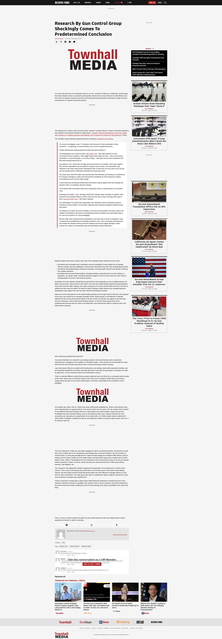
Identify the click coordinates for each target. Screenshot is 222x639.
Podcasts (88, 2)
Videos (98, 2)
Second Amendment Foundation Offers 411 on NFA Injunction (149, 206)
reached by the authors (105, 139)
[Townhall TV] (118, 2)
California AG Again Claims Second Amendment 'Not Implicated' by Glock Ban (149, 244)
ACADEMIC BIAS (63, 546)
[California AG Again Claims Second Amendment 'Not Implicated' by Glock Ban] (149, 230)
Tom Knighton (149, 108)
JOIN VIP (152, 2)
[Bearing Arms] (62, 2)
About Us (82, 628)
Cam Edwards (149, 249)
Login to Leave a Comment (92, 564)
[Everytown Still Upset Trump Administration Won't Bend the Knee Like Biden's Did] (149, 126)
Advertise (87, 628)
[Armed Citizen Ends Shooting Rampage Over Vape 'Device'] (149, 91)
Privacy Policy (125, 628)
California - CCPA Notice (136, 628)
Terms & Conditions (115, 628)
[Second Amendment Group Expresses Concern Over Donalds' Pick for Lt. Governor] (149, 267)
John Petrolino (149, 212)
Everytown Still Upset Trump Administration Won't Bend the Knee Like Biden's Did (149, 141)
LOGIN (159, 2)
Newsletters (106, 628)
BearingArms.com (90, 531)
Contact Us (94, 628)
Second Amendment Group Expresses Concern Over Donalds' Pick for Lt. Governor (149, 282)
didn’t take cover (91, 154)
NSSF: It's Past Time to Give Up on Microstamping (149, 69)
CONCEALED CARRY (86, 546)
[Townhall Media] (61, 635)
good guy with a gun (71, 199)
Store (108, 2)
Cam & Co (76, 2)
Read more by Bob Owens (120, 534)
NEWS (63, 542)
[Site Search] (165, 2)
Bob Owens (60, 38)
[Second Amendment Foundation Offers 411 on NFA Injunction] (149, 192)
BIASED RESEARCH (74, 546)
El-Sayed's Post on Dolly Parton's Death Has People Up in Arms (125, 605)
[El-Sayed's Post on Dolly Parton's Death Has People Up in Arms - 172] (125, 592)
